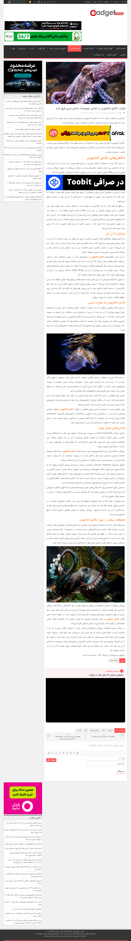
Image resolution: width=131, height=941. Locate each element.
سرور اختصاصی (67, 936)
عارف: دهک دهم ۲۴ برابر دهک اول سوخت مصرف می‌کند (23, 848)
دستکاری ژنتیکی (94, 730)
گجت (32, 48)
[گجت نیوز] (107, 17)
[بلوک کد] (74, 753)
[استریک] (60, 753)
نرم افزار (22, 48)
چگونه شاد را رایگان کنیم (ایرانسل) (103, 736)
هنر (13, 48)
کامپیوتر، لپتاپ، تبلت (57, 48)
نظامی (122, 54)
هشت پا (78, 730)
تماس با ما (115, 2)
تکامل (103, 730)
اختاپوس (110, 730)
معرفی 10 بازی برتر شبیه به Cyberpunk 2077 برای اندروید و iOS (67, 737)
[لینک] (77, 753)
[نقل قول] (70, 753)
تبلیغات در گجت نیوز (101, 2)
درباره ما (124, 2)
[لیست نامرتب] (67, 753)
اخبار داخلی (112, 54)
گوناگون (42, 48)
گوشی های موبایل (105, 48)
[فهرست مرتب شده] (63, 753)
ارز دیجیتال (99, 54)
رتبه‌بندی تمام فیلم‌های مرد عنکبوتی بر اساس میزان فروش (23, 844)
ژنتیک (85, 730)
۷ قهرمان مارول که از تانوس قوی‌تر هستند (28, 129)
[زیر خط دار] (56, 753)
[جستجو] (9, 2)
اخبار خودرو (89, 48)
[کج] (52, 753)
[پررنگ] (49, 753)
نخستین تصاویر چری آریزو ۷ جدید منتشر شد (26, 909)
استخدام (88, 2)
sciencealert (113, 660)
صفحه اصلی (120, 48)
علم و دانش (75, 48)
